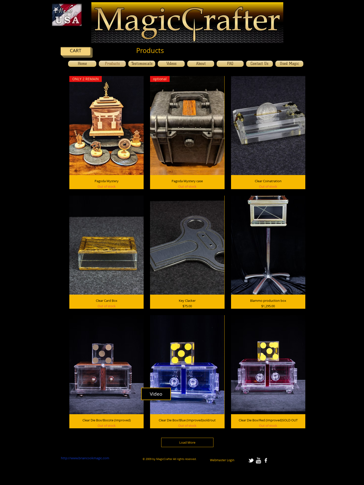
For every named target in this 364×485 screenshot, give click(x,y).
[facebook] (266, 460)
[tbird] (251, 460)
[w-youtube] (258, 460)
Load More (187, 442)
